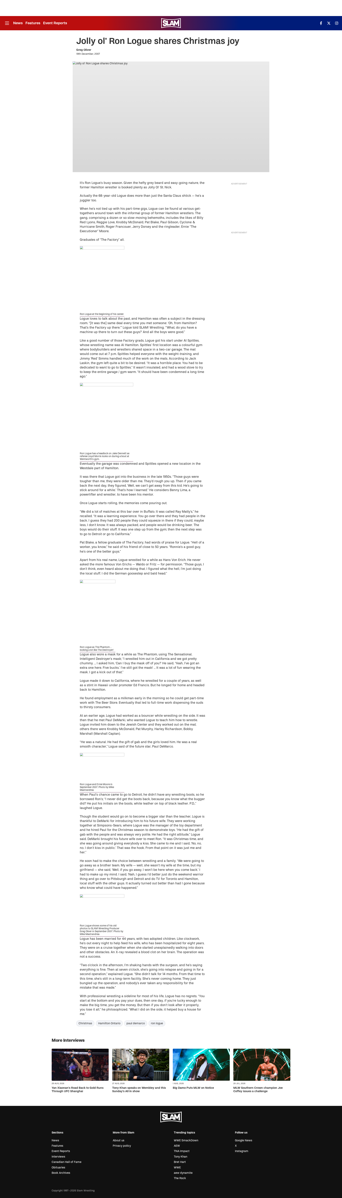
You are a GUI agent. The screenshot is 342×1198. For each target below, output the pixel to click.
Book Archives (61, 1172)
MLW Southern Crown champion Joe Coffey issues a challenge (258, 1089)
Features (32, 23)
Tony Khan (180, 1156)
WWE (177, 1167)
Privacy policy (122, 1145)
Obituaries (58, 1167)
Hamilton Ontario (109, 1023)
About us (118, 1140)
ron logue (157, 1023)
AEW (177, 1145)
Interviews (58, 1156)
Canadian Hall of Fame (66, 1162)
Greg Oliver (83, 49)
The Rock (180, 1178)
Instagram (241, 1151)
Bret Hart (180, 1162)
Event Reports (55, 23)
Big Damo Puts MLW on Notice (193, 1087)
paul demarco (135, 1023)
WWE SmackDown (186, 1140)
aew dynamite (183, 1172)
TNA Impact (182, 1151)
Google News (243, 1140)
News (18, 23)
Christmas (85, 1023)
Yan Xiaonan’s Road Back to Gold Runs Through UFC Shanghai (77, 1089)
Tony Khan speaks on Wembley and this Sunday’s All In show (139, 1089)
